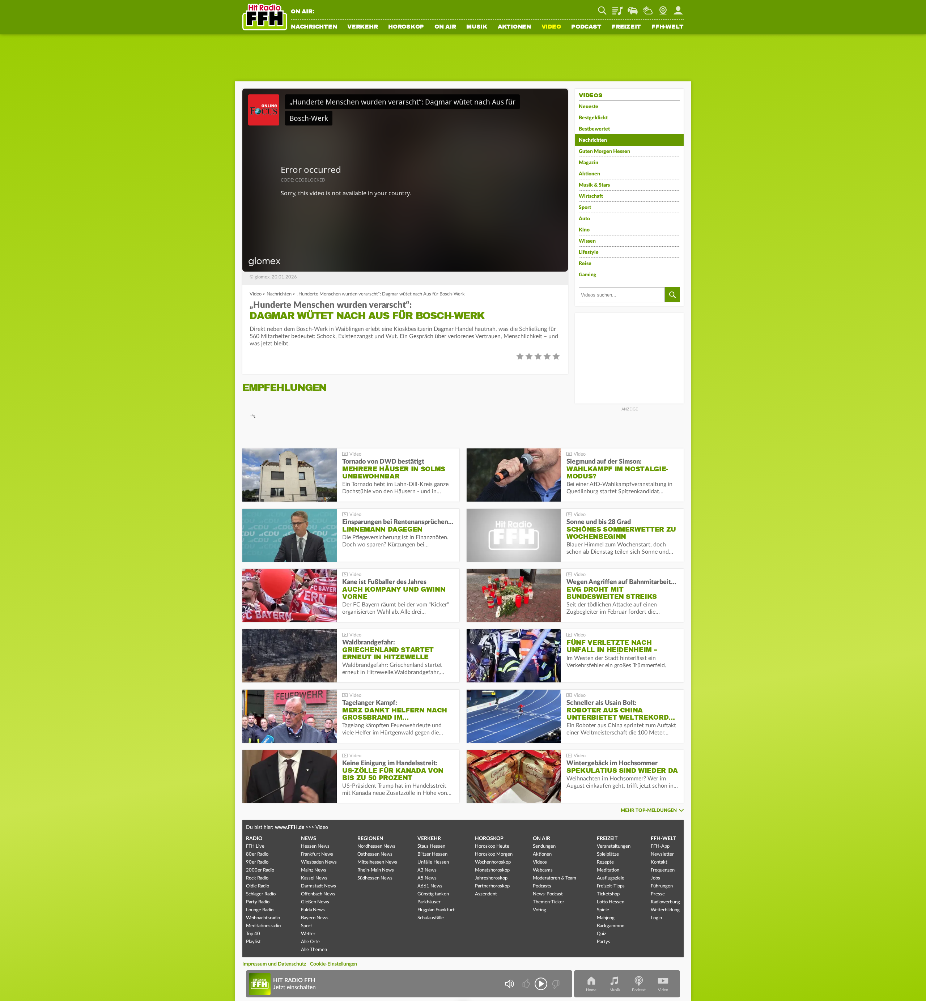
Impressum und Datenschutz (274, 964)
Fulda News (313, 910)
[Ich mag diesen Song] (527, 983)
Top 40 (253, 934)
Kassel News (314, 878)
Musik (476, 27)
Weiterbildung (665, 910)
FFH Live (255, 846)
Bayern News (314, 918)
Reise (585, 263)
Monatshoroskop (492, 870)
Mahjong (606, 918)
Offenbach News (318, 894)
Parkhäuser (429, 902)
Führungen (662, 886)
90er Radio (257, 862)
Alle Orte (310, 942)
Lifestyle (589, 252)
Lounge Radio (259, 910)
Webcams (543, 870)
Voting (539, 910)
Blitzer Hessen (432, 854)
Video (551, 27)
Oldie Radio (257, 886)
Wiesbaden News (319, 862)
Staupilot (632, 8)
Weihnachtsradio (263, 918)
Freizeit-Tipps (611, 886)
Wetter (647, 8)
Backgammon (610, 926)
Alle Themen (314, 949)
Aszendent (486, 894)
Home (591, 990)
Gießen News (315, 902)
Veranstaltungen (613, 846)
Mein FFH (678, 8)
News (308, 838)
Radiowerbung (665, 902)
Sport (585, 207)
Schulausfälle (430, 918)
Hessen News (315, 846)
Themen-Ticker (548, 902)
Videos (540, 862)
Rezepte (605, 862)
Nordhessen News (376, 846)
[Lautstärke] (509, 983)
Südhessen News (374, 878)
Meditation (608, 870)
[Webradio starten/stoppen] (541, 983)
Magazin (588, 162)
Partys (603, 942)
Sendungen (544, 846)
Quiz (601, 934)
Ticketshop (608, 894)
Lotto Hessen (610, 902)
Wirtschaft (591, 196)
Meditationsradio (263, 926)
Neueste (588, 106)
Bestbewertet (594, 129)
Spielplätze (608, 854)
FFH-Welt (667, 27)
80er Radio (257, 854)
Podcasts (542, 886)
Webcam (663, 8)
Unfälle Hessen (433, 862)
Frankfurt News (317, 854)
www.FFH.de (289, 827)
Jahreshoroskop (491, 878)
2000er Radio (260, 870)
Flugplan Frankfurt (436, 910)
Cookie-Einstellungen (333, 964)
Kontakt (659, 862)
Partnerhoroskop (492, 886)
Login (656, 918)
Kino (584, 230)
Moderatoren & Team (554, 878)
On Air (445, 27)
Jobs (655, 878)
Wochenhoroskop (493, 862)
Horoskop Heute (492, 846)
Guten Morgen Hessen (604, 151)
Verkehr (362, 27)
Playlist (617, 8)
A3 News (427, 870)
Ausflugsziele (610, 878)
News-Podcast (548, 894)
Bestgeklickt (593, 117)
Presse (658, 894)
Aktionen (514, 27)
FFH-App (660, 846)
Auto (584, 218)
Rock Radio (257, 878)
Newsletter (662, 854)
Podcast (586, 27)
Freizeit (626, 27)
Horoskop (406, 27)
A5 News (427, 878)
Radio (254, 838)
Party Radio (257, 902)
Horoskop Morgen (494, 854)
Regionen (370, 838)
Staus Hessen (431, 846)
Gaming (587, 274)
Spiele (603, 910)
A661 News (429, 886)
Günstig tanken (433, 894)
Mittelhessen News (377, 862)
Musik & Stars (594, 185)
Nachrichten (314, 27)
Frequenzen (663, 870)
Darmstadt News (318, 886)
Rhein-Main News (375, 870)
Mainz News (313, 870)
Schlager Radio (261, 894)
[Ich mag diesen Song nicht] (555, 983)
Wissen (587, 241)
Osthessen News (374, 854)
